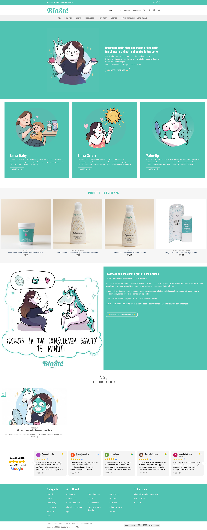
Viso (60, 18)
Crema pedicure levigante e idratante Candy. (26, 253)
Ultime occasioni (128, 18)
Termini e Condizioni (54, 524)
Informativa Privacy (71, 524)
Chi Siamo (137, 10)
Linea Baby (103, 18)
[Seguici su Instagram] (158, 2)
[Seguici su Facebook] (155, 2)
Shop (117, 10)
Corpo (78, 18)
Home (111, 10)
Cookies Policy (86, 524)
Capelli (69, 18)
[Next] (199, 142)
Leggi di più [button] (48, 473)
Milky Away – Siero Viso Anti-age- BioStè (181, 253)
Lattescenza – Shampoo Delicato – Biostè (129, 253)
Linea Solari (89, 18)
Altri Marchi (142, 18)
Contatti (127, 10)
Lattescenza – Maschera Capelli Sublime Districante (77, 253)
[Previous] (8, 142)
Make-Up (114, 18)
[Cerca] (154, 10)
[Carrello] (159, 10)
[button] (203, 463)
